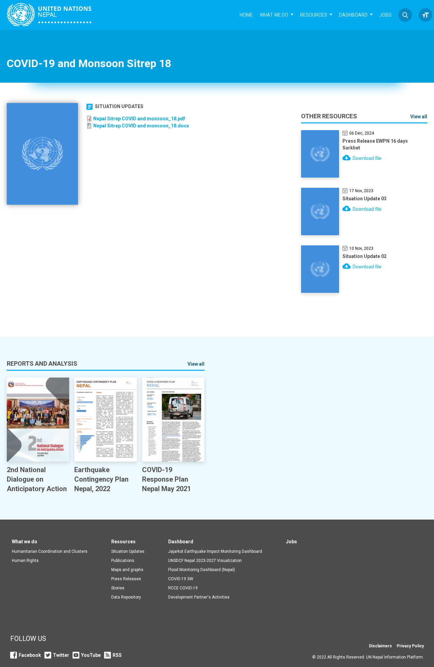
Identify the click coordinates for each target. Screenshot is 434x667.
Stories (117, 588)
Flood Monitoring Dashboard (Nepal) (201, 569)
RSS (117, 655)
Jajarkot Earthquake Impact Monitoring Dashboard (215, 551)
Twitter (61, 655)
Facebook (30, 655)
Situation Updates (119, 106)
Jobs (385, 15)
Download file (367, 158)
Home (246, 15)
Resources (313, 15)
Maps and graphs (127, 569)
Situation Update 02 (364, 256)
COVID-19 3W (180, 579)
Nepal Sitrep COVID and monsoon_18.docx (141, 125)
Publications (122, 560)
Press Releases (126, 579)
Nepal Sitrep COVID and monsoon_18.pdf (139, 118)
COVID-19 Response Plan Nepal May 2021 (166, 479)
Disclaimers (380, 646)
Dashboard (353, 15)
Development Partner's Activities (199, 597)
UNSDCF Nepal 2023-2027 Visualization (205, 560)
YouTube (91, 655)
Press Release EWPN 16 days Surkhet (375, 144)
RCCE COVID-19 (183, 588)
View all (418, 116)
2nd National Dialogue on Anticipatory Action (37, 479)
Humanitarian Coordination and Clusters (49, 551)
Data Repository (126, 597)
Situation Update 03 (364, 198)
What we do (274, 15)
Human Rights (25, 560)
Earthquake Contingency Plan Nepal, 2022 (101, 479)
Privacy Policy (410, 646)
